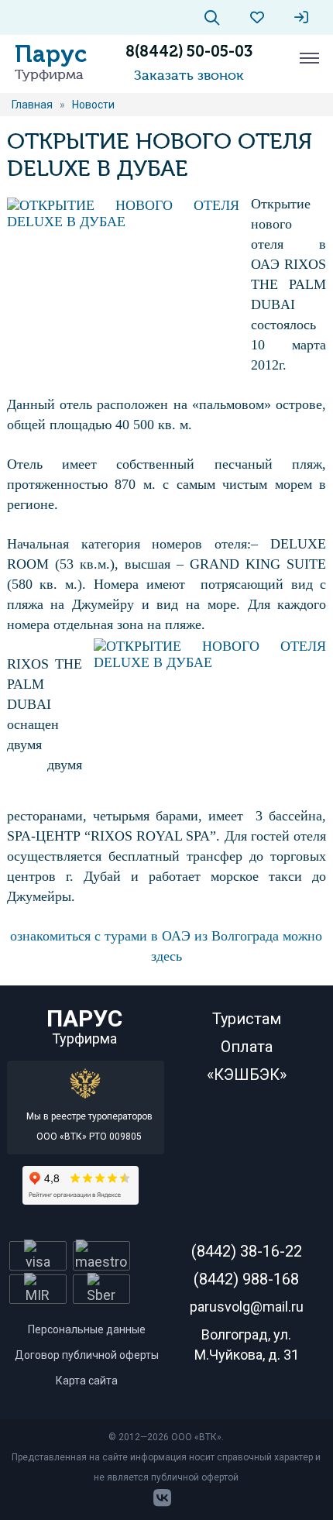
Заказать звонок (189, 75)
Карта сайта (87, 1380)
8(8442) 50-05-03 (188, 51)
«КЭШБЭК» (247, 1074)
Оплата (247, 1046)
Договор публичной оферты (87, 1355)
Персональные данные (87, 1329)
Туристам (246, 1018)
